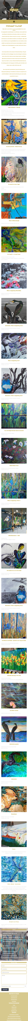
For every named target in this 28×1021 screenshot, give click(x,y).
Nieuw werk (14, 1007)
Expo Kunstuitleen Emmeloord (14, 1016)
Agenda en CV (14, 1010)
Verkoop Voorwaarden (14, 1003)
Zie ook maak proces (19, 679)
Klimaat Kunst (14, 999)
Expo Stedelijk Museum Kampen (14, 1018)
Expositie (14, 1012)
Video (14, 1005)
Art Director (14, 1008)
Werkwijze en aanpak (14, 993)
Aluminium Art (14, 997)
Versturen (5, 989)
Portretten (14, 1001)
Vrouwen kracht (14, 995)
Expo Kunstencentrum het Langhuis (14, 1020)
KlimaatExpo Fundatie (14, 1014)
